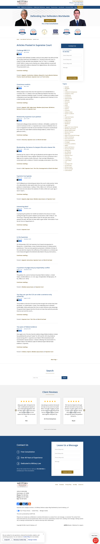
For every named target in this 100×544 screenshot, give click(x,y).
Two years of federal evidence (27, 327)
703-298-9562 (78, 3)
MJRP (66, 125)
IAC (65, 115)
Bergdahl (67, 88)
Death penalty (68, 98)
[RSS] (29, 504)
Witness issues (68, 167)
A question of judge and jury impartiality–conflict (33, 268)
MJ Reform (51, 107)
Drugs (66, 103)
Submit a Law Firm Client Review (50, 429)
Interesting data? (22, 206)
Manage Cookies (44, 510)
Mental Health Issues (70, 130)
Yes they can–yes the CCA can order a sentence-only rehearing (34, 295)
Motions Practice (21, 109)
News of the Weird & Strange (72, 135)
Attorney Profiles (69, 7)
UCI (66, 162)
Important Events (69, 117)
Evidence (36, 75)
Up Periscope (68, 165)
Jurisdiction (68, 122)
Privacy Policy (68, 484)
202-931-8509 (78, 5)
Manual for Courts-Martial (46, 75)
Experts (29, 351)
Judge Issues (33, 107)
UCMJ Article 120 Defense (27, 7)
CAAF (28, 107)
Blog (76, 7)
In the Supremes (22, 237)
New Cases (67, 133)
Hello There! (94, 535)
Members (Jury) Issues (42, 107)
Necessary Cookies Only (20, 539)
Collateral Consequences (71, 92)
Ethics (66, 105)
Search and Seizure (26, 77)
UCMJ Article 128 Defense (39, 7)
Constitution (30, 75)
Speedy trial (68, 153)
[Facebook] (18, 504)
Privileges (67, 142)
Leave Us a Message (67, 445)
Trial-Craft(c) (45, 77)
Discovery (24, 139)
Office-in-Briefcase (69, 137)
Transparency (68, 158)
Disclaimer (61, 484)
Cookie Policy (35, 510)
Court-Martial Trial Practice (26, 39)
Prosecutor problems (70, 143)
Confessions (68, 95)
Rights (66, 145)
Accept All (6, 539)
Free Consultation (77, 1)
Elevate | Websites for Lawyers (73, 525)
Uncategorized (43, 168)
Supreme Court (36, 77)
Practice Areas (54, 7)
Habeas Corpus (68, 112)
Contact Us (80, 7)
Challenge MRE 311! (23, 50)
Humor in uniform (69, 113)
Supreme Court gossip (24, 176)
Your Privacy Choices (25, 510)
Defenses (67, 100)
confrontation (68, 170)
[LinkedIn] (24, 504)
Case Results (61, 7)
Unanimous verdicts (23, 84)
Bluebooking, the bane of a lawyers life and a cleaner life (36, 147)
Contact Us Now (50, 20)
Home (18, 7)
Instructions (30, 260)
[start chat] (96, 540)
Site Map (75, 484)
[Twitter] (21, 504)
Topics (65, 84)
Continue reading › (22, 70)
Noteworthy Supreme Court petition (29, 117)
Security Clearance (69, 148)
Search (64, 377)
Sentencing (67, 150)
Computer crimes (69, 93)
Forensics (67, 110)
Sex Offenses (68, 152)
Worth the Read (42, 139)
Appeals (48, 7)
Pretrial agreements (70, 140)
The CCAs (36, 168)
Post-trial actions (69, 138)
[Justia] (26, 504)
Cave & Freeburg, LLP (31, 525)
